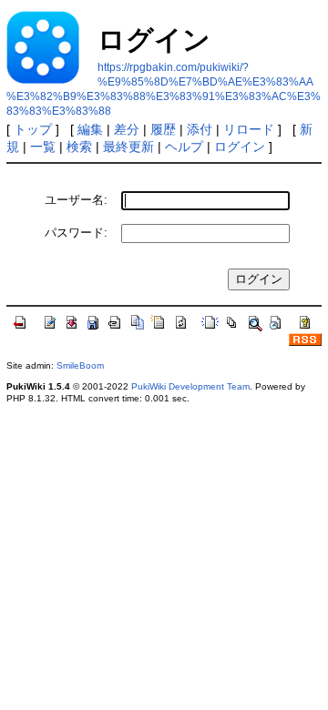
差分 (126, 129)
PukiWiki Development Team (190, 386)
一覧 (43, 146)
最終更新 (128, 146)
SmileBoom (80, 365)
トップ (33, 129)
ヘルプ (184, 146)
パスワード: (76, 232)
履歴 (163, 129)
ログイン (239, 146)
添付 (199, 129)
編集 (90, 129)
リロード (248, 129)
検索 (79, 146)
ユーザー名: (76, 200)
